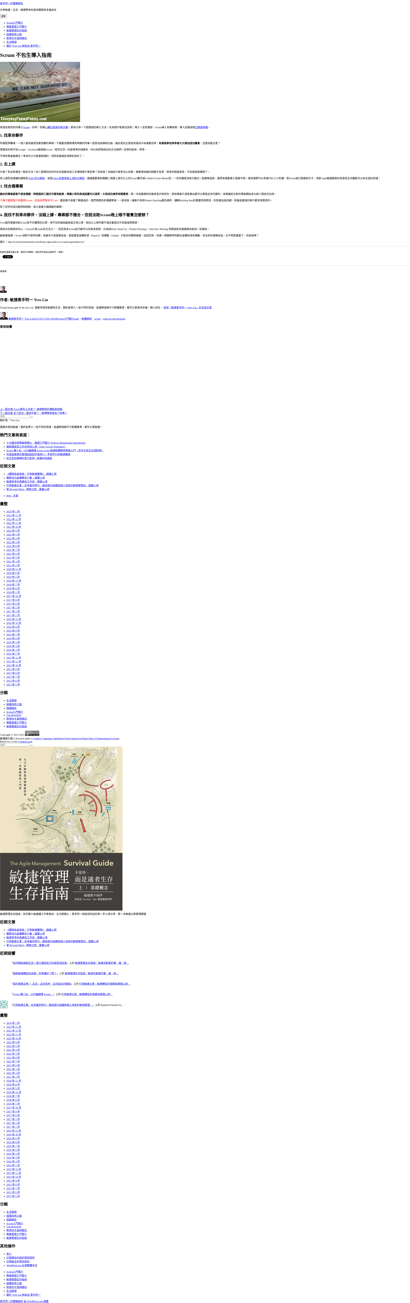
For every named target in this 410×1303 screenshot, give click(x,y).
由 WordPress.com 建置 (36, 1301)
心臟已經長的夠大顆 (56, 127)
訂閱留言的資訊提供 (17, 1261)
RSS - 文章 (12, 495)
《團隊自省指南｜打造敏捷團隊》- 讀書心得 (31, 474)
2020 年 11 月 (13, 569)
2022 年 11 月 (13, 523)
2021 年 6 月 (13, 554)
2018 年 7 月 (13, 584)
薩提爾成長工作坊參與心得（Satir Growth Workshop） (36, 446)
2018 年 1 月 (13, 592)
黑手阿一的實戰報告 (11, 3)
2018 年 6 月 (13, 588)
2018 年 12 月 (13, 580)
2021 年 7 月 (13, 550)
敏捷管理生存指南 (16, 30)
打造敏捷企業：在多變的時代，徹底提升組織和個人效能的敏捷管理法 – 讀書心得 (52, 485)
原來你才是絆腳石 (16, 38)
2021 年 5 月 (13, 557)
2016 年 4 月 (13, 646)
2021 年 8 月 (13, 546)
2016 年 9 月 (13, 627)
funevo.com (26, 741)
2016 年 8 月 (13, 630)
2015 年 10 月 (13, 665)
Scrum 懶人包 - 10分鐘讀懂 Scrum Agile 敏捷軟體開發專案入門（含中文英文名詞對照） (55, 450)
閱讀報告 (11, 708)
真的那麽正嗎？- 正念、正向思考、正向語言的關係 (42, 983)
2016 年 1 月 (13, 654)
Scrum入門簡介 (14, 22)
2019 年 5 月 (13, 577)
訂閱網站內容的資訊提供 (20, 1257)
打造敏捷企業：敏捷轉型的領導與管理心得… (104, 983)
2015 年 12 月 (13, 657)
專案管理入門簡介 (16, 26)
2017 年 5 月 (13, 607)
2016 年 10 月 (13, 623)
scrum (97, 318)
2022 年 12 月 (13, 519)
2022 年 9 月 (13, 530)
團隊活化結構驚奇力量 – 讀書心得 (25, 477)
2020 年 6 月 (13, 573)
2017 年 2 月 (13, 611)
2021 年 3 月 (13, 561)
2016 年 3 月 (13, 650)
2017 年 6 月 (13, 604)
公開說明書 (201, 127)
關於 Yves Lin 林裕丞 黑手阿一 (23, 46)
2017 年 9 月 (13, 600)
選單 (3, 16)
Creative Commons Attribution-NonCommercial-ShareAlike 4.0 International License (76, 738)
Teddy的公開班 (36, 178)
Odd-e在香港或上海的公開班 (69, 178)
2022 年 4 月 (13, 538)
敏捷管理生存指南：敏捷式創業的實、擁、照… (102, 963)
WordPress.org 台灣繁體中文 (21, 1265)
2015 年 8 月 (13, 673)
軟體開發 (87, 318)
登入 (9, 1254)
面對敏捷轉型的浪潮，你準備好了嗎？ (35, 973)
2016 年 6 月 (13, 638)
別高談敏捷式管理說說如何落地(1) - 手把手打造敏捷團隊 (38, 454)
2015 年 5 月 (13, 684)
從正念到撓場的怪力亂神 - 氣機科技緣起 (29, 458)
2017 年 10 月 (13, 596)
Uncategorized (13, 715)
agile (76, 318)
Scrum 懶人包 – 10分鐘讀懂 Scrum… (33, 994)
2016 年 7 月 (13, 634)
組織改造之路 (14, 34)
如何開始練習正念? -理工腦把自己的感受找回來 (40, 963)
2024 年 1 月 (13, 511)
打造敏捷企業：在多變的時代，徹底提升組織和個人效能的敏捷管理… (52, 1005)
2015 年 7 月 (13, 677)
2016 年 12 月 (13, 619)
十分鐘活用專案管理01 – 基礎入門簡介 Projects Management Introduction (45, 442)
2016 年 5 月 (13, 642)
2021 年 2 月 (13, 565)
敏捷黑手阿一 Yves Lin (21, 318)
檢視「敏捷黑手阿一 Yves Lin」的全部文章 (188, 307)
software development (114, 318)
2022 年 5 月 (13, 534)
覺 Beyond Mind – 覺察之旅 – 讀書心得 (27, 489)
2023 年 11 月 (13, 515)
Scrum (26, 127)
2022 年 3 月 (13, 542)
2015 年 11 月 (13, 661)
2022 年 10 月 (13, 527)
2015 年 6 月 (13, 680)
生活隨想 (11, 42)
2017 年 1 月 (13, 615)
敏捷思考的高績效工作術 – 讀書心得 (26, 481)
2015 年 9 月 (13, 669)
